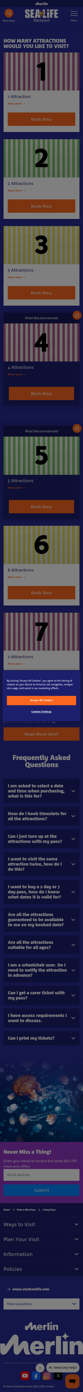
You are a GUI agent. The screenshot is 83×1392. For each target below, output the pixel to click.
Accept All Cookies (41, 700)
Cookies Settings (41, 711)
